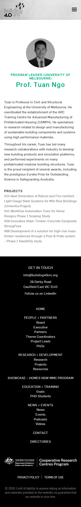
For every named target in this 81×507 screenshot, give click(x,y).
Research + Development (40, 355)
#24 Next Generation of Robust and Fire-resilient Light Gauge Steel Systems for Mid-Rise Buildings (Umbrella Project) (40, 200)
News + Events (40, 405)
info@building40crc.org (40, 274)
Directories (40, 442)
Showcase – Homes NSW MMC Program (41, 378)
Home (40, 309)
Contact (40, 433)
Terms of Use (54, 477)
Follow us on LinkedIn (40, 293)
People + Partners (40, 318)
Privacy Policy (28, 477)
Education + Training (40, 387)
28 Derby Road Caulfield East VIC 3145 (40, 284)
